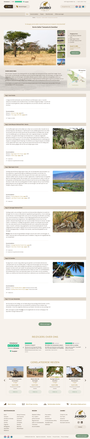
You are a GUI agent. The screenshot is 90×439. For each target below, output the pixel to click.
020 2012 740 (82, 1)
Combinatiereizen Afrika (51, 420)
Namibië (6, 420)
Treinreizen (34, 424)
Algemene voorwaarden (41, 436)
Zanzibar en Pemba (8, 418)
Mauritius (19, 426)
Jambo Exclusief (36, 418)
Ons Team (62, 416)
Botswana (19, 420)
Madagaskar (7, 426)
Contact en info (63, 414)
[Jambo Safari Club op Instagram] (78, 422)
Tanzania (38, 17)
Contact (80, 427)
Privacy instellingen (65, 436)
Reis (27, 14)
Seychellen (6, 428)
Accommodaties (34, 14)
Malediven (6, 430)
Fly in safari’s (35, 416)
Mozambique (20, 428)
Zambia (6, 422)
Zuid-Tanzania (20, 416)
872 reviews (16, 348)
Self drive (47, 416)
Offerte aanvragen (59, 14)
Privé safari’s (48, 414)
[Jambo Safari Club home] (80, 414)
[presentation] (23, 347)
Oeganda (6, 424)
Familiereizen (48, 418)
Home (33, 17)
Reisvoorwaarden (64, 420)
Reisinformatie (49, 14)
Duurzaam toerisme (65, 422)
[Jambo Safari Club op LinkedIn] (82, 422)
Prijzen (42, 14)
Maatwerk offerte (36, 414)
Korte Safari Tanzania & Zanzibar (50, 17)
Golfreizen (47, 424)
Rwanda (19, 424)
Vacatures (62, 418)
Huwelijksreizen (49, 422)
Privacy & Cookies (56, 436)
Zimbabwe (19, 422)
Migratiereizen (35, 420)
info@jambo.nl (69, 1)
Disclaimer (49, 436)
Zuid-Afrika (19, 418)
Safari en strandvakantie (38, 422)
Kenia (5, 414)
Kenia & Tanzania (21, 414)
